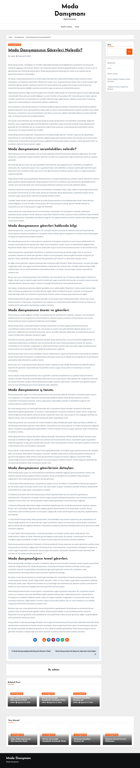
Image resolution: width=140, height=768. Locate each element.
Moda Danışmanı (18, 758)
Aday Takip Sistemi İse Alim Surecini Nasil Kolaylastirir (20, 700)
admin (13, 56)
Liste (77, 27)
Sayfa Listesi (66, 27)
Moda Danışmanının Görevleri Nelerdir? (45, 50)
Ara (109, 45)
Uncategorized (14, 45)
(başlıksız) (111, 63)
